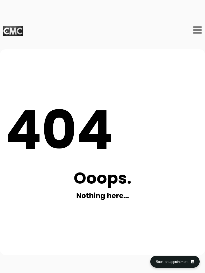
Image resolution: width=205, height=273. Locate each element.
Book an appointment (172, 262)
